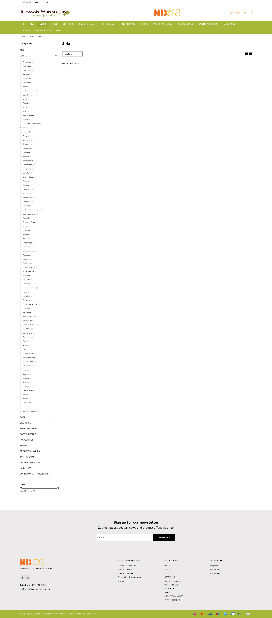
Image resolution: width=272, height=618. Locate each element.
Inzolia (26, 86)
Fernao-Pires (29, 390)
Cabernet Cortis (30, 288)
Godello (27, 95)
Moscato (27, 279)
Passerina (28, 312)
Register (214, 565)
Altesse (27, 382)
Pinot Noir (28, 329)
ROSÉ (54, 24)
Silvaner (27, 156)
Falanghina (28, 320)
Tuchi (26, 341)
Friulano (27, 370)
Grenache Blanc (31, 222)
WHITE (43, 24)
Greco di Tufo (29, 316)
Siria (39, 36)
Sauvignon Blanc (31, 160)
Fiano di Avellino (31, 325)
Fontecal (27, 132)
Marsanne (28, 259)
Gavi (25, 349)
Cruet (26, 386)
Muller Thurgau (30, 91)
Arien (26, 111)
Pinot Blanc (28, 197)
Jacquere (27, 378)
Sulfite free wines (87, 24)
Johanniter (28, 193)
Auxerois (27, 181)
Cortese (27, 374)
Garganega (28, 242)
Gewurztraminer (30, 214)
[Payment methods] (195, 613)
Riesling (27, 185)
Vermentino (28, 140)
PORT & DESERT (109, 24)
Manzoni (27, 275)
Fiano (26, 292)
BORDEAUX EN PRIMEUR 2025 (37, 30)
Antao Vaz (28, 62)
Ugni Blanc (28, 230)
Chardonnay (29, 164)
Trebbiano (28, 189)
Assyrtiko (28, 300)
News (58, 30)
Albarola (27, 144)
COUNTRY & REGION (208, 24)
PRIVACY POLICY (126, 569)
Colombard (28, 263)
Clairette (27, 308)
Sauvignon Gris (30, 251)
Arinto (26, 136)
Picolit (26, 394)
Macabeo (28, 296)
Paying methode (125, 573)
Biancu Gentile (30, 361)
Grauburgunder (30, 283)
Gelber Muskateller (32, 304)
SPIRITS (144, 24)
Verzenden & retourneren (129, 577)
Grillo (26, 407)
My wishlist (215, 573)
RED (32, 24)
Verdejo (27, 107)
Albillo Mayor (29, 353)
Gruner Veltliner (30, 267)
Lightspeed (70, 614)
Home (22, 36)
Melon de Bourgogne (32, 210)
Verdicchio (28, 78)
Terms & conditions (127, 565)
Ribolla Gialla (29, 366)
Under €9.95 (229, 24)
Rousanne (28, 226)
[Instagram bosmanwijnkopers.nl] (27, 577)
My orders (214, 569)
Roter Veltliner (30, 271)
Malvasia (27, 119)
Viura (26, 99)
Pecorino (27, 74)
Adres (121, 581)
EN (46, 2)
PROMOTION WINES (162, 24)
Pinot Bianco (29, 103)
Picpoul (27, 218)
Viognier (28, 169)
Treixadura (28, 66)
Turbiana (27, 152)
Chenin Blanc (29, 177)
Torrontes (28, 70)
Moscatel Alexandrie (32, 123)
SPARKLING (68, 24)
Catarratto (28, 82)
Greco (26, 247)
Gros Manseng (30, 357)
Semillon (27, 173)
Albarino (27, 255)
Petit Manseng (30, 115)
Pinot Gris (28, 201)
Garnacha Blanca (31, 411)
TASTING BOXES (185, 24)
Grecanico (28, 402)
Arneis (26, 345)
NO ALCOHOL (128, 24)
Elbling (27, 238)
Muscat (27, 205)
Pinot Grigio (28, 148)
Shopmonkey (91, 614)
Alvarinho (28, 337)
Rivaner (27, 234)
